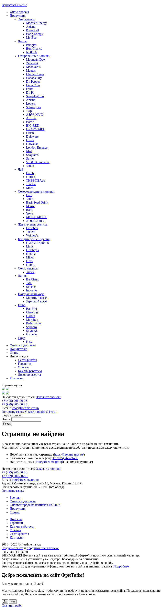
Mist (29, 151)
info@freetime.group (25, 408)
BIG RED (32, 125)
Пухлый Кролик (37, 242)
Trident (30, 231)
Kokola (31, 253)
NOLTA (31, 52)
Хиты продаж (19, 12)
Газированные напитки (34, 56)
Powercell (32, 30)
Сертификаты (27, 360)
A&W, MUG (34, 114)
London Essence (36, 147)
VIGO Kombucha (37, 162)
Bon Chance (34, 48)
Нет (13, 601)
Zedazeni (32, 63)
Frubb (30, 173)
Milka (30, 257)
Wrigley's (32, 235)
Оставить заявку (13, 411)
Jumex (30, 272)
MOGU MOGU (36, 217)
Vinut (29, 198)
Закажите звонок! (48, 397)
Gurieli (30, 177)
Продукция (17, 15)
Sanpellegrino (35, 96)
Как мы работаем (30, 371)
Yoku (29, 213)
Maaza (30, 206)
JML (29, 283)
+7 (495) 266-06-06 (14, 400)
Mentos (31, 70)
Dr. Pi (30, 92)
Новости (16, 519)
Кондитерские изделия (33, 239)
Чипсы (22, 41)
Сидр (21, 338)
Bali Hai (31, 308)
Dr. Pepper (33, 81)
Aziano (30, 26)
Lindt (29, 246)
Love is (31, 103)
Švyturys (31, 330)
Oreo (29, 261)
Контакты (16, 378)
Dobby (30, 264)
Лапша (22, 275)
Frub (29, 195)
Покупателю (18, 349)
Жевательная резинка (32, 224)
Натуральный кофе (31, 294)
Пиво (21, 305)
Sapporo (31, 327)
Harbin (30, 316)
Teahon (31, 184)
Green (30, 140)
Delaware (32, 136)
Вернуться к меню (14, 5)
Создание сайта (12, 548)
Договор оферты (29, 374)
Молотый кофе (36, 297)
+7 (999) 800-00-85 (15, 404)
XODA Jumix (35, 220)
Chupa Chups (35, 74)
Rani (29, 209)
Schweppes (33, 107)
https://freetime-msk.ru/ (69, 454)
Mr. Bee (31, 37)
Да (5, 601)
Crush (30, 133)
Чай (20, 169)
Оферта (51, 411)
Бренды (15, 497)
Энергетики (26, 19)
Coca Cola (33, 85)
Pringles (31, 45)
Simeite (31, 286)
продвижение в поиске (43, 548)
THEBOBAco (35, 180)
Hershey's (32, 250)
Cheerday (32, 312)
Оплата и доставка (23, 345)
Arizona (31, 118)
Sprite (30, 158)
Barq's (30, 122)
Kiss (29, 341)
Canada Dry (34, 78)
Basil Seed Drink (37, 202)
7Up (29, 111)
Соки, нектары (28, 268)
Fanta (29, 89)
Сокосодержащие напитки (36, 191)
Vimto (30, 166)
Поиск (6, 419)
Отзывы (23, 367)
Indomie (31, 290)
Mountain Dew (36, 59)
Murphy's (32, 319)
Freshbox (32, 228)
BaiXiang (32, 279)
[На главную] (3, 389)
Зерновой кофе (36, 301)
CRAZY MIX (35, 129)
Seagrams (32, 155)
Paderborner (34, 323)
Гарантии (24, 363)
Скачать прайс (35, 411)
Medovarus (33, 67)
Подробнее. (121, 566)
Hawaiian (32, 144)
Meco (29, 187)
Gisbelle (31, 334)
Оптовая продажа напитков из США (35, 505)
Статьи (15, 352)
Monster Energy (36, 23)
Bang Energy (34, 34)
